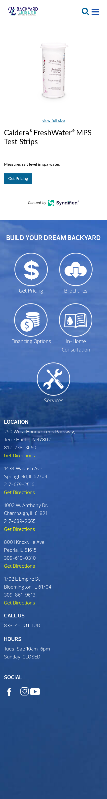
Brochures (76, 291)
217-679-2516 (19, 484)
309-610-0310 (20, 558)
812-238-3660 (20, 448)
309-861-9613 (19, 595)
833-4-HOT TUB (22, 625)
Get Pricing (18, 179)
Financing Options (31, 341)
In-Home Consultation (76, 345)
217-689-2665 (20, 521)
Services (53, 400)
